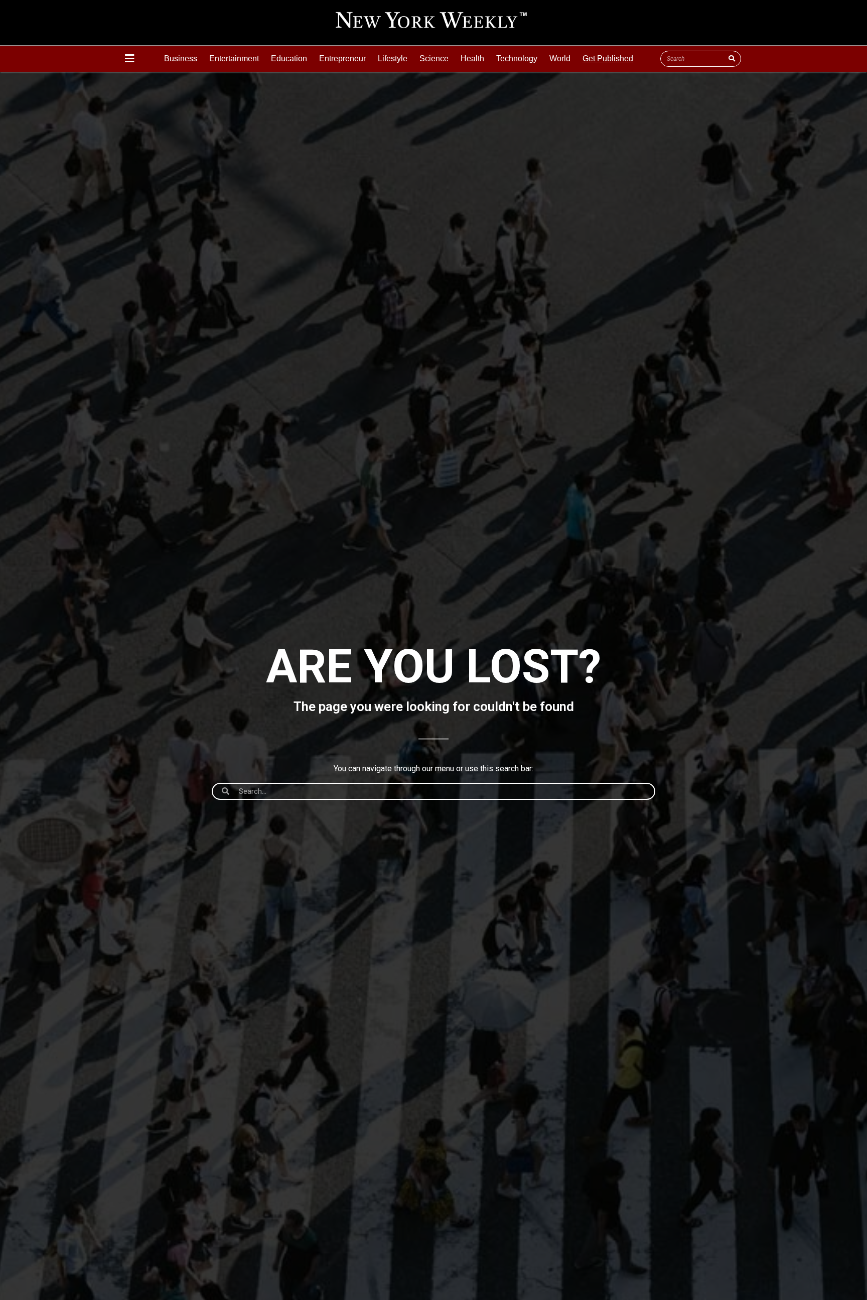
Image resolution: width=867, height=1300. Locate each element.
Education (289, 58)
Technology (516, 58)
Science (434, 58)
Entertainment (234, 58)
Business (180, 58)
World (559, 58)
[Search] (732, 58)
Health (472, 58)
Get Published (608, 58)
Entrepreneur (342, 58)
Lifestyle (392, 58)
